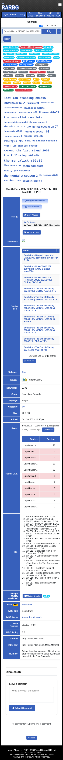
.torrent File (33, 206)
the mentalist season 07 (42, 126)
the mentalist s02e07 (48, 175)
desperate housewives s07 (20, 112)
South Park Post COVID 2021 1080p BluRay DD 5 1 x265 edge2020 (38, 269)
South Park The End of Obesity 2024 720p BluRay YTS (39, 340)
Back (32, 738)
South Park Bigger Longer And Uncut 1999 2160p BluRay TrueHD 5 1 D (41, 258)
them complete (33, 166)
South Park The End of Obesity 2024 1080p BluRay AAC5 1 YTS (40, 289)
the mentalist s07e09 (13, 131)
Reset (7, 39)
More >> (30, 361)
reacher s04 (12, 180)
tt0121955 (27, 604)
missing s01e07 (13, 140)
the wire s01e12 (14, 126)
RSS (26, 750)
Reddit (53, 750)
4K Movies (50, 14)
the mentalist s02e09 (23, 160)
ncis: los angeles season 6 (41, 140)
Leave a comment (18, 684)
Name (26, 250)
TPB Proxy (35, 750)
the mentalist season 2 (21, 175)
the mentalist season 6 (13, 107)
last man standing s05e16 (25, 98)
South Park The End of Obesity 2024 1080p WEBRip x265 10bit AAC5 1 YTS (39, 308)
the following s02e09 (21, 155)
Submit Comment (23, 708)
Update (49, 430)
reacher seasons (47, 102)
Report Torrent (32, 232)
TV (23, 407)
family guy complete (17, 170)
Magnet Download (36, 200)
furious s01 (33, 102)
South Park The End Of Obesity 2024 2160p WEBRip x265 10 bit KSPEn (39, 319)
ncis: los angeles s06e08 (20, 145)
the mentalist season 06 (16, 122)
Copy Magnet (32, 215)
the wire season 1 (38, 122)
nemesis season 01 (36, 131)
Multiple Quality (33, 596)
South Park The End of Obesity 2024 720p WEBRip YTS (39, 348)
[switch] (41, 26)
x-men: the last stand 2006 (26, 150)
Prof (24, 372)
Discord (45, 750)
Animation (27, 617)
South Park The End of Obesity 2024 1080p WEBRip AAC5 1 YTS (40, 298)
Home (13, 14)
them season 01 (12, 165)
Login (5, 14)
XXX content (50, 25)
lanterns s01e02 (14, 102)
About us (18, 750)
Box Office (30, 14)
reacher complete (34, 107)
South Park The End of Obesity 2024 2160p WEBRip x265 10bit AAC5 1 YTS (39, 330)
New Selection (40, 14)
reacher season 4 (32, 180)
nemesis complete (33, 136)
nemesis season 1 (13, 136)
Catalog (21, 14)
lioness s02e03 (49, 112)
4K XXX (58, 14)
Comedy (37, 617)
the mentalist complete (23, 117)
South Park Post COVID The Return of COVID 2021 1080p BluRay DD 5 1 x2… (38, 280)
